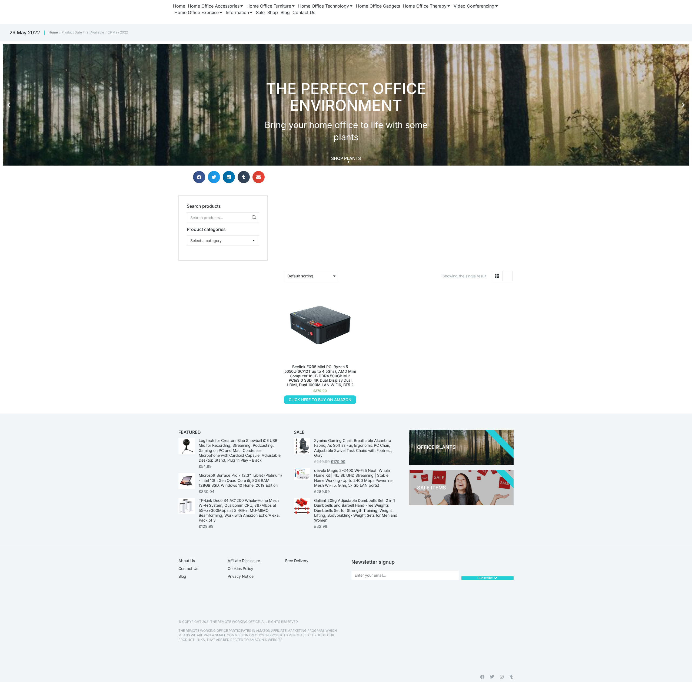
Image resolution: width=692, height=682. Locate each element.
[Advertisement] (223, 294)
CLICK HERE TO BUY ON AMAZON (320, 399)
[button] (8, 105)
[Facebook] (482, 677)
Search (253, 217)
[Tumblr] (511, 677)
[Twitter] (492, 677)
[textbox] (206, 240)
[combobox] (223, 240)
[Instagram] (502, 677)
